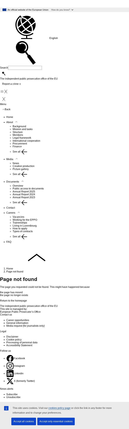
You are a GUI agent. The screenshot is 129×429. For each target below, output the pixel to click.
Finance (17, 146)
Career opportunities (17, 320)
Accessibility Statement (19, 345)
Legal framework (22, 137)
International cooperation (26, 140)
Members (18, 135)
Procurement (20, 143)
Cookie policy (14, 339)
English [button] (53, 38)
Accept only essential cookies (56, 421)
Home (9, 117)
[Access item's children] (16, 122)
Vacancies (18, 217)
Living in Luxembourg (25, 225)
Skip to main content (13, 3)
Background (19, 126)
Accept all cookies (24, 421)
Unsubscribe (13, 397)
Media (9, 159)
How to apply (20, 228)
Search (4, 67)
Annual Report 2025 (24, 191)
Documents (12, 181)
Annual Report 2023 (24, 197)
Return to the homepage (13, 300)
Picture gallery (21, 169)
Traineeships (20, 222)
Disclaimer (12, 336)
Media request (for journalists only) (25, 325)
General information (17, 323)
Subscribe (12, 394)
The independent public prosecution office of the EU (29, 306)
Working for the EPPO (25, 220)
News (16, 163)
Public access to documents (28, 188)
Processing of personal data (21, 342)
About (9, 122)
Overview (18, 185)
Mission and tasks (23, 129)
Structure (18, 132)
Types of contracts (23, 231)
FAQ (8, 242)
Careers (10, 212)
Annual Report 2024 (24, 194)
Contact (10, 207)
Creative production (23, 166)
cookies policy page (59, 408)
